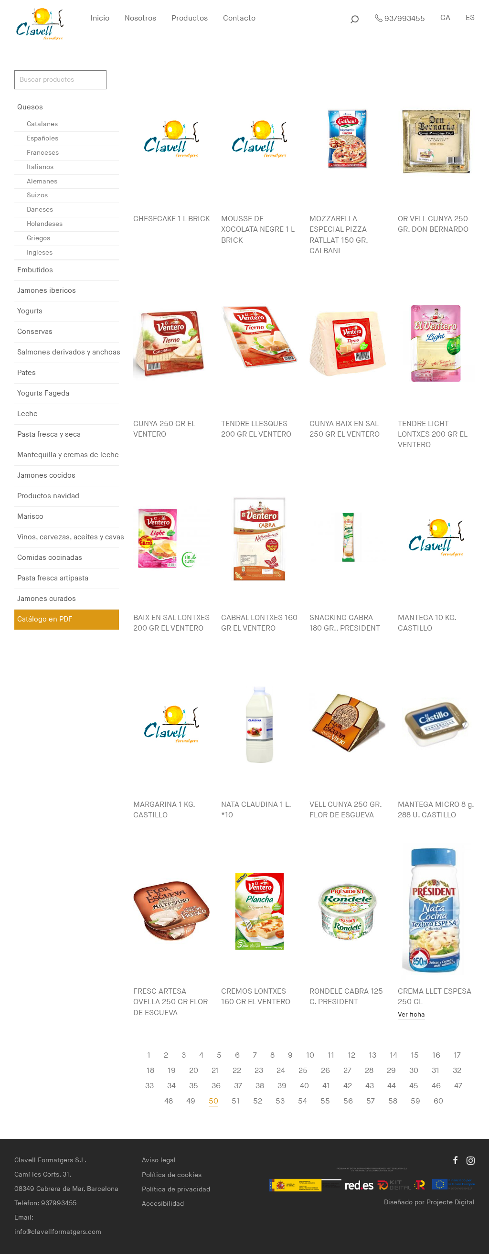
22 (237, 1070)
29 (391, 1070)
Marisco (30, 516)
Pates (26, 372)
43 (369, 1086)
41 (326, 1086)
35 (193, 1086)
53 (280, 1101)
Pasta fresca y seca (49, 434)
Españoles (42, 138)
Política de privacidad (176, 1189)
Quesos (30, 107)
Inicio (99, 18)
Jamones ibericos (46, 290)
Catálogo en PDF (45, 619)
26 (325, 1070)
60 (438, 1101)
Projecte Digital (450, 1202)
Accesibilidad (163, 1204)
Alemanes (42, 181)
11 (331, 1055)
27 (347, 1070)
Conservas (35, 331)
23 (259, 1070)
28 (369, 1070)
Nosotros (140, 18)
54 (302, 1101)
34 (171, 1086)
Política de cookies (172, 1175)
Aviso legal (159, 1160)
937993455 (404, 18)
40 (304, 1086)
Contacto (239, 18)
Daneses (40, 209)
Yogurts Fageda (43, 393)
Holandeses (45, 224)
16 (436, 1055)
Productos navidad (48, 496)
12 (351, 1055)
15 (415, 1055)
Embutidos (35, 270)
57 (370, 1101)
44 (391, 1086)
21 (215, 1070)
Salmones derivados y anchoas (68, 352)
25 (303, 1070)
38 (259, 1086)
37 (238, 1086)
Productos (189, 18)
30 (413, 1070)
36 (216, 1086)
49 (190, 1101)
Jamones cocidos (46, 475)
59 (415, 1101)
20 (193, 1070)
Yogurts (30, 311)
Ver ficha (411, 1014)
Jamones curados (46, 598)
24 (280, 1070)
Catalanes (42, 124)
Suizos (37, 195)
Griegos (38, 238)
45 (413, 1086)
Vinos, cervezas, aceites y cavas (70, 537)
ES (470, 17)
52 (257, 1101)
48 (168, 1101)
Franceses (43, 153)
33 (149, 1086)
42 (347, 1086)
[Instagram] (471, 1160)
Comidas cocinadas (49, 557)
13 (372, 1055)
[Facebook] (455, 1160)
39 (282, 1086)
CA (445, 17)
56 (348, 1101)
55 (325, 1101)
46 (436, 1086)
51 (236, 1101)
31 (435, 1070)
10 (310, 1055)
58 (392, 1101)
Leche (27, 413)
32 (457, 1070)
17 (457, 1055)
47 (458, 1086)
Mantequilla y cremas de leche (68, 455)
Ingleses (40, 252)
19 (172, 1070)
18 (150, 1070)
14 (393, 1055)
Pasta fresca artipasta (52, 578)
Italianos (40, 167)
